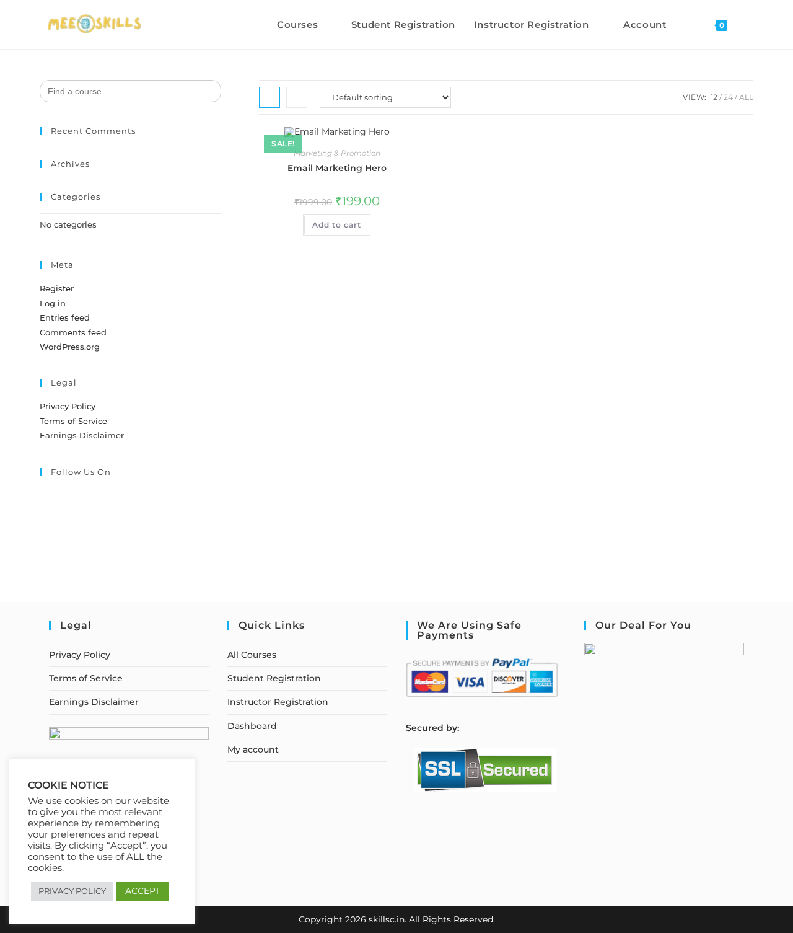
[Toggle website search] (750, 24)
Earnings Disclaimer (82, 435)
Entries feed (65, 317)
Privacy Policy (67, 406)
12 (714, 97)
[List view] (296, 97)
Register (57, 288)
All (746, 97)
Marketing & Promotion (337, 152)
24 (728, 97)
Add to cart (336, 224)
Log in (53, 303)
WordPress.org (70, 347)
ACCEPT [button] (142, 890)
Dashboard (252, 726)
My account (253, 749)
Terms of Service (73, 421)
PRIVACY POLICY (72, 891)
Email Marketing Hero (337, 168)
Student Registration (274, 678)
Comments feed (73, 332)
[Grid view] (269, 97)
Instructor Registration (277, 701)
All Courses (251, 654)
